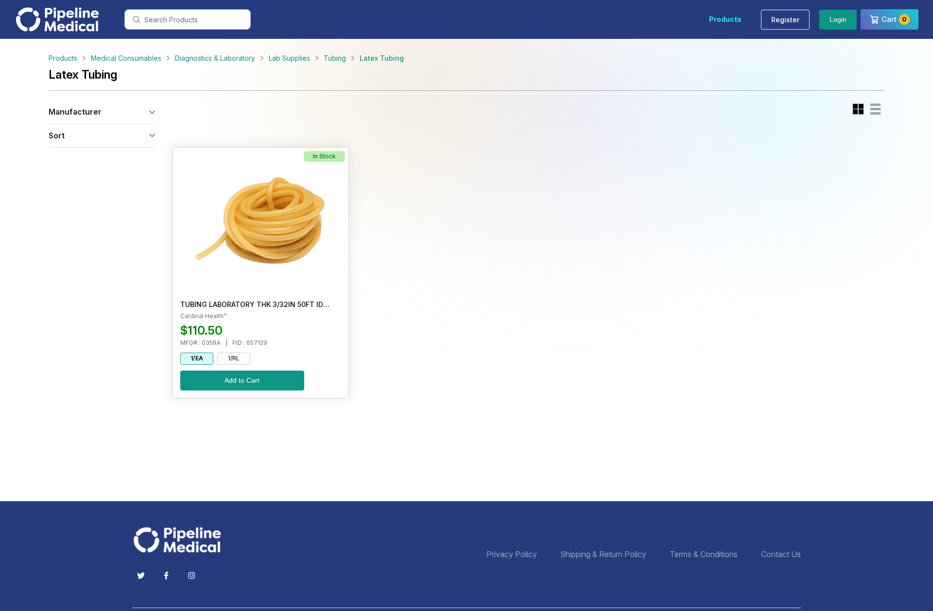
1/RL (234, 358)
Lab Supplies (289, 58)
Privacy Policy (511, 554)
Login (838, 19)
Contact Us (781, 554)
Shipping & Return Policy (603, 554)
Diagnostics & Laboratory (215, 58)
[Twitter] (141, 575)
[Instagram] (191, 575)
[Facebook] (166, 575)
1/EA (196, 358)
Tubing (335, 58)
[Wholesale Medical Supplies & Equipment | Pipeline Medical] (180, 540)
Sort (57, 135)
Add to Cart (242, 380)
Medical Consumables (126, 58)
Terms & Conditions (704, 554)
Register (785, 20)
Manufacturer (75, 112)
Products (725, 19)
